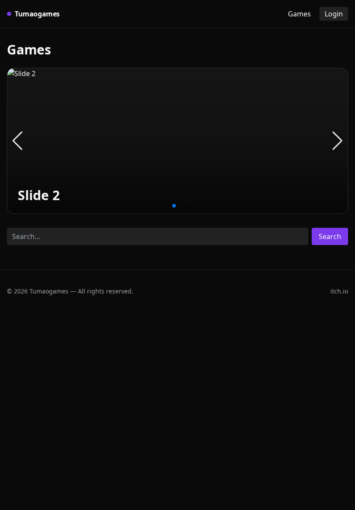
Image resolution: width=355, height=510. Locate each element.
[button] (17, 140)
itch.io (339, 291)
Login (334, 14)
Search (330, 236)
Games (299, 14)
